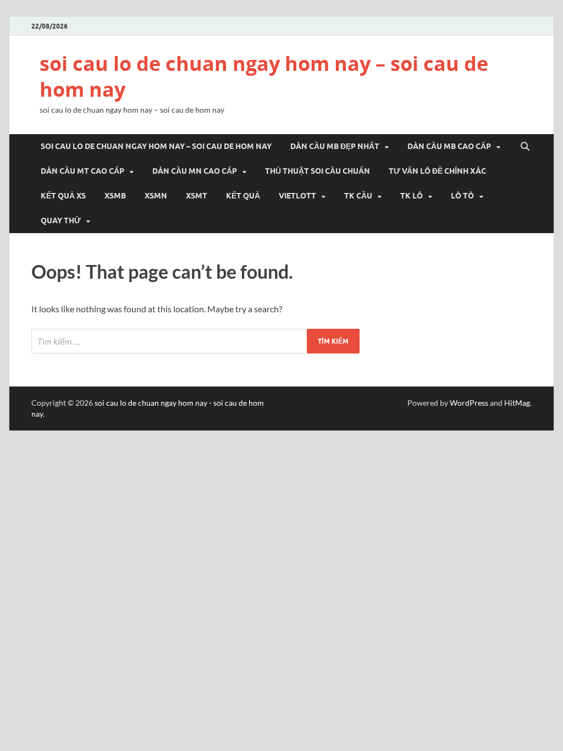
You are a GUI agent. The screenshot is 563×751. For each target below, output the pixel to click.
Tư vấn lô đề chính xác (437, 171)
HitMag (517, 402)
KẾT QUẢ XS (63, 195)
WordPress (469, 402)
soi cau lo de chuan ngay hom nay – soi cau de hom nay (264, 76)
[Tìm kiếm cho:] (195, 341)
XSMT (196, 195)
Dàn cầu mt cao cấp (82, 171)
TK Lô (411, 195)
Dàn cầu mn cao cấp (194, 171)
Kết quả (243, 195)
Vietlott (297, 195)
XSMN (156, 195)
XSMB (115, 195)
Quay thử (61, 220)
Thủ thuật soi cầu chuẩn (317, 171)
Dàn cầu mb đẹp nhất (334, 146)
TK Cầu (358, 195)
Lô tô (462, 195)
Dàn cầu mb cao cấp (449, 146)
